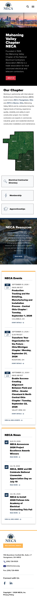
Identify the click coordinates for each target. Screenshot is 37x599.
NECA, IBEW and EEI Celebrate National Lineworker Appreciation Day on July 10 (21, 475)
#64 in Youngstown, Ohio (23, 100)
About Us (10, 78)
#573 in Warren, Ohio (15, 103)
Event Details (18, 323)
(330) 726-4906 (13, 570)
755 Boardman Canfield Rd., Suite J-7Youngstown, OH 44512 (17, 556)
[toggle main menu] (33, 7)
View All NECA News (13, 519)
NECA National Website (13, 546)
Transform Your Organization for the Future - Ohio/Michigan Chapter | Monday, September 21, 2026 (21, 347)
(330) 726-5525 (12, 561)
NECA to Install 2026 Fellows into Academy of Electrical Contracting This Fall (21, 503)
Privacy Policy (8, 595)
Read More (18, 256)
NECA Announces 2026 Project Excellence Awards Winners (20, 449)
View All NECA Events (13, 420)
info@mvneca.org (13, 566)
